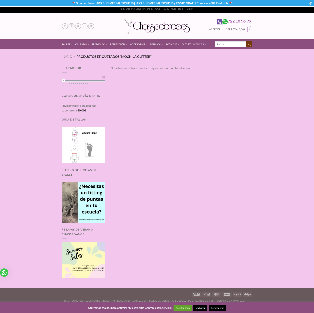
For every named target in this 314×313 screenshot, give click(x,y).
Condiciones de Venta (86, 300)
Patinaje (171, 44)
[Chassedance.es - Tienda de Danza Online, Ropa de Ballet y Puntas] (157, 26)
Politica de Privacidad (230, 300)
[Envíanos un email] (85, 26)
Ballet (66, 44)
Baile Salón (117, 44)
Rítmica (155, 44)
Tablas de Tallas (159, 300)
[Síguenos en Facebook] (65, 26)
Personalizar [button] (217, 307)
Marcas (198, 44)
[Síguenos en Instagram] (72, 26)
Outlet (186, 44)
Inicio (67, 57)
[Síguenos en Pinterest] (91, 26)
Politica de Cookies (201, 300)
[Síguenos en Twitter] (78, 26)
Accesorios (137, 44)
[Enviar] (249, 44)
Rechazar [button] (200, 307)
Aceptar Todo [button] (183, 307)
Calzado (81, 44)
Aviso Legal (179, 300)
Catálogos (140, 300)
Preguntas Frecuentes (116, 300)
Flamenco (98, 44)
